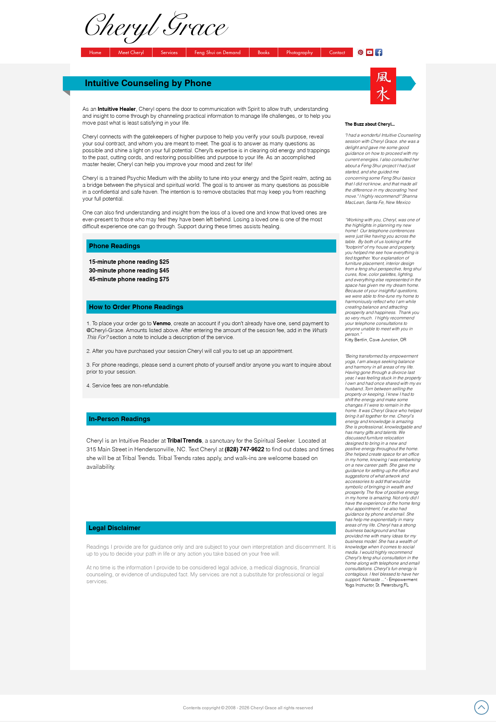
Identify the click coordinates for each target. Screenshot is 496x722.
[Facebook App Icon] (378, 52)
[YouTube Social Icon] (369, 52)
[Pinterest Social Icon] (360, 52)
